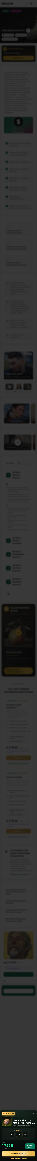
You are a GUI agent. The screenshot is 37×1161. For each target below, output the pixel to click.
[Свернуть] (33, 1113)
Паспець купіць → (18, 1154)
